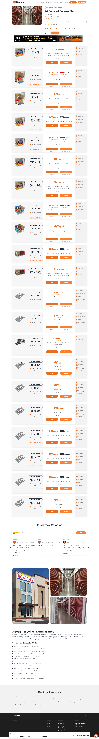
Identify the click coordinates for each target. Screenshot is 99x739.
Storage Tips (49, 727)
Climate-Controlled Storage (63, 724)
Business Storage (61, 723)
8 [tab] (52, 558)
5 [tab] (46, 558)
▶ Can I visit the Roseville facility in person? (24, 675)
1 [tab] (40, 558)
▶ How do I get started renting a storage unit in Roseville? (28, 678)
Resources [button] (56, 2)
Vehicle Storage (61, 731)
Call (47, 28)
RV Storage (60, 730)
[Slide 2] (25, 23)
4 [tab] (45, 558)
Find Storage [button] (41, 2)
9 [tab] (53, 558)
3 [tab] (43, 558)
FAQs (48, 724)
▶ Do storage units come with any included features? (26, 671)
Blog (47, 729)
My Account (82, 2)
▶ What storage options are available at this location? (26, 663)
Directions (60, 28)
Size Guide (49, 726)
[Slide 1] (23, 23)
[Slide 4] (29, 23)
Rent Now (73, 2)
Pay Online (49, 723)
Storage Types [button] (49, 2)
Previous (10, 547)
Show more (15, 553)
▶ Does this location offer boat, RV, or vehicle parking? (27, 668)
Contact (66, 2)
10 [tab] (55, 558)
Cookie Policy (77, 724)
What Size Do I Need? (72, 28)
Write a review (81, 532)
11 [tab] (57, 558)
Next (88, 547)
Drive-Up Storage (61, 726)
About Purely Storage (79, 721)
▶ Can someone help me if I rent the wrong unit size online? (28, 673)
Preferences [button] (45, 736)
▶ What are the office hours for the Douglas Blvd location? (28, 648)
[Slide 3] (27, 23)
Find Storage (49, 721)
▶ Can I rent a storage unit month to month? (24, 658)
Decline (79, 735)
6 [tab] (48, 558)
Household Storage (61, 727)
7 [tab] (50, 558)
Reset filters (55, 33)
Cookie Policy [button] (22, 736)
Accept (86, 735)
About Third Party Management (80, 723)
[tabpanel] (24, 546)
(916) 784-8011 (48, 18)
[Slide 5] (31, 23)
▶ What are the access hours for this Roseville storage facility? (29, 651)
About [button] (61, 2)
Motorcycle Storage (61, 729)
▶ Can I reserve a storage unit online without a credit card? (28, 661)
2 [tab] (41, 558)
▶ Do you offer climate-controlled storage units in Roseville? (28, 653)
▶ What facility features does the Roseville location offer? (27, 666)
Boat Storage (60, 721)
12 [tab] (59, 558)
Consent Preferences (79, 726)
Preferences (73, 735)
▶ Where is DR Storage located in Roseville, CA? (25, 646)
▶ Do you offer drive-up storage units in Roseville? (25, 656)
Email (52, 28)
